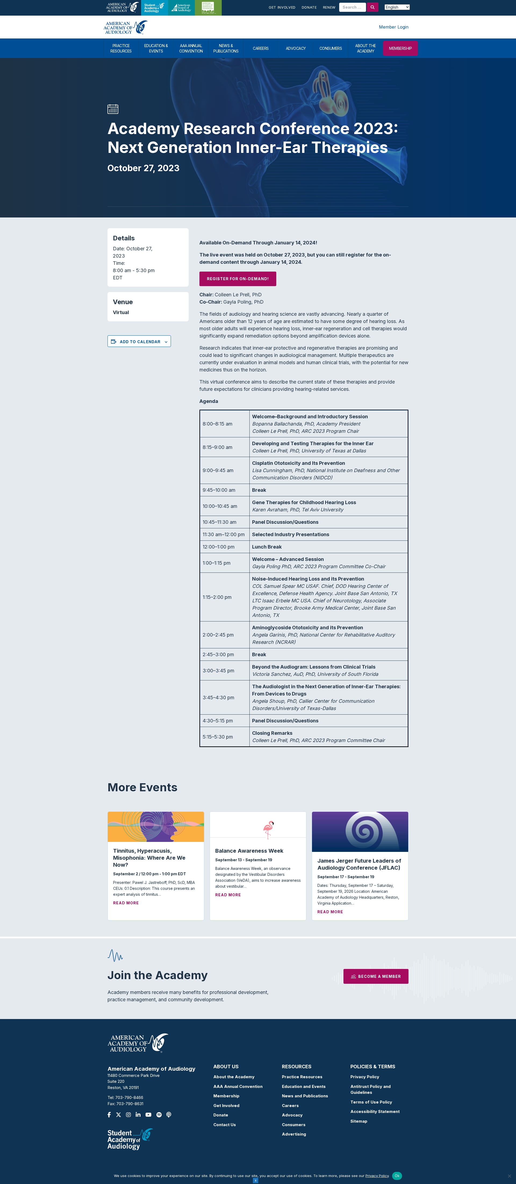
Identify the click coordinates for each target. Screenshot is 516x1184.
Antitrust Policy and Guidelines (370, 1089)
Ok (397, 1176)
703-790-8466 (129, 1097)
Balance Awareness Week (249, 851)
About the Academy (234, 1076)
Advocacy (292, 1115)
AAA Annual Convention (238, 1086)
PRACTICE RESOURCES (121, 48)
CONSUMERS (331, 48)
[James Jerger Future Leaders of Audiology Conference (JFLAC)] (360, 831)
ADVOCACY (296, 48)
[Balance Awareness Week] (258, 826)
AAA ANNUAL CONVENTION (191, 48)
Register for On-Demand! (238, 278)
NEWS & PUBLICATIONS (225, 48)
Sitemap (358, 1121)
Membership (226, 1095)
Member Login (393, 27)
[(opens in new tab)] (130, 1138)
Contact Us (224, 1124)
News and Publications (305, 1095)
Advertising (294, 1134)
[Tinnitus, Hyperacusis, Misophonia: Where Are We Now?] (156, 826)
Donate (309, 7)
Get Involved (282, 7)
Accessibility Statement (375, 1111)
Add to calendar (140, 341)
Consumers (294, 1124)
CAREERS (261, 48)
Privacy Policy (364, 1076)
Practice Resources (302, 1076)
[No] (509, 1176)
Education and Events (304, 1086)
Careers (290, 1105)
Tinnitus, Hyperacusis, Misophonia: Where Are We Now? (149, 858)
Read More (126, 902)
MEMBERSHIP (400, 48)
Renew (329, 7)
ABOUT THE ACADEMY (365, 48)
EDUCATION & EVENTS (156, 48)
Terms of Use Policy (371, 1102)
